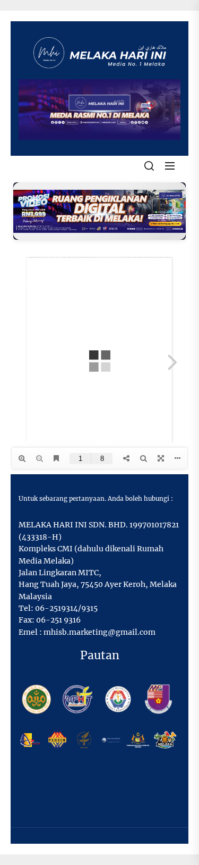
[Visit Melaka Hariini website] (99, 211)
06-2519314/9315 (66, 608)
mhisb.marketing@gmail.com (99, 632)
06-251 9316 (58, 620)
